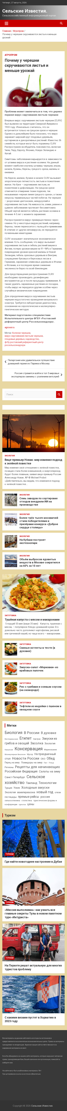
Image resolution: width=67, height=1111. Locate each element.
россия (45, 796)
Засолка (36, 743)
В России (31, 733)
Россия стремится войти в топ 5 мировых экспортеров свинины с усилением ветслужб (35, 375)
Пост (45, 763)
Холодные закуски (35, 787)
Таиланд (31, 783)
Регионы (9, 767)
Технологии (47, 783)
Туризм (10, 815)
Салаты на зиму (49, 771)
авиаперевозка (26, 792)
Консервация (28, 748)
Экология (10, 456)
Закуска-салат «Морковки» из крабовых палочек (38, 669)
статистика (27, 800)
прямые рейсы (28, 797)
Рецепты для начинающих (37, 767)
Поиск (59, 394)
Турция (8, 787)
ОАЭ (43, 759)
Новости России (25, 758)
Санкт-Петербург (15, 777)
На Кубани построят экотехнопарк (32, 541)
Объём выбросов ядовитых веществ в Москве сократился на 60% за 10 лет (39, 562)
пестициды (11, 797)
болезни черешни (21, 333)
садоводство (32, 339)
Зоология (50, 743)
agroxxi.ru (9, 327)
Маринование (50, 749)
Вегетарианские (11, 739)
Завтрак (37, 739)
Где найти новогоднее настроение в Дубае (33, 861)
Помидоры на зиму (31, 762)
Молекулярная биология (15, 754)
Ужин (17, 787)
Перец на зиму (12, 762)
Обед (51, 758)
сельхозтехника (12, 800)
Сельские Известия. (24, 11)
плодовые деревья (14, 339)
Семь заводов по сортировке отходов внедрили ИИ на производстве (38, 501)
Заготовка (10, 615)
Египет (25, 738)
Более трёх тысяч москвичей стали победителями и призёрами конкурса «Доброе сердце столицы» (38, 522)
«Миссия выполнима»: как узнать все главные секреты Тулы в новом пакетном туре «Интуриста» (33, 913)
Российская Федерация (21, 771)
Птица (51, 763)
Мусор (30, 754)
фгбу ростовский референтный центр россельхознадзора (24, 344)
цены (30, 804)
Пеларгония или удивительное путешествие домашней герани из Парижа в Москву (31, 362)
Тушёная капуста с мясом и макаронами (32, 619)
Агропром (11, 55)
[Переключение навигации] (6, 23)
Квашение (9, 750)
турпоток (22, 804)
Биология (13, 732)
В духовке (48, 733)
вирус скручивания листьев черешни (24, 336)
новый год (44, 792)
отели (58, 792)
